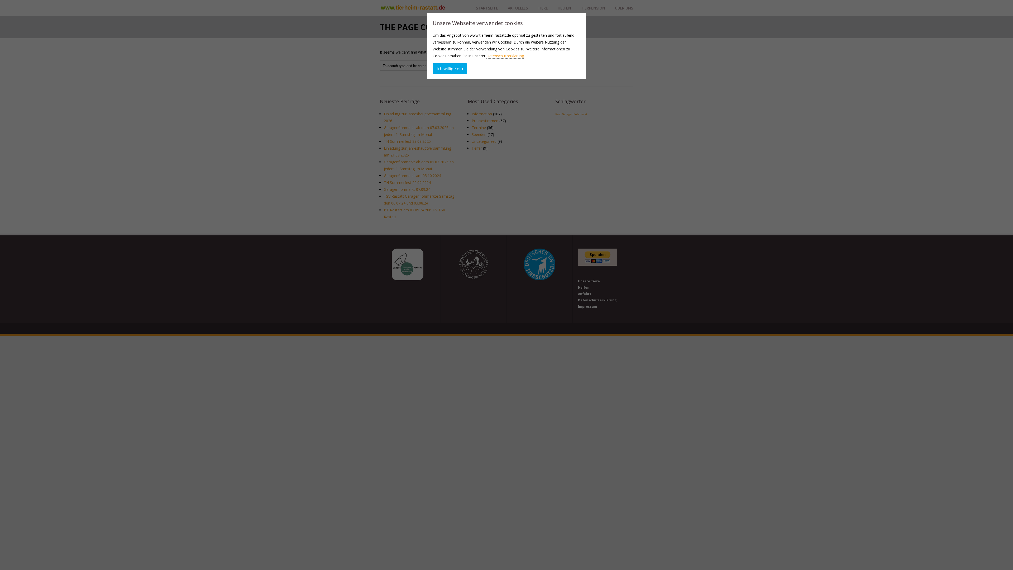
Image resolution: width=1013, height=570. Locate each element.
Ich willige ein (450, 69)
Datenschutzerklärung (505, 55)
